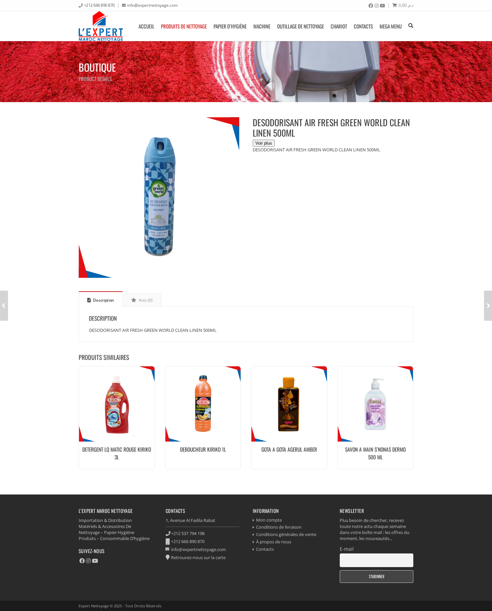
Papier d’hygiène (230, 26)
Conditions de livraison (279, 527)
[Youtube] (382, 5)
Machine (261, 26)
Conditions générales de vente (286, 534)
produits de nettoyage (184, 26)
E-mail (347, 549)
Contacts (363, 26)
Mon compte (269, 520)
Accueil (146, 26)
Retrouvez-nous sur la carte (198, 557)
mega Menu (391, 26)
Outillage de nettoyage (300, 26)
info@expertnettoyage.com (152, 5)
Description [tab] (103, 300)
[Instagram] (377, 5)
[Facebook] (370, 5)
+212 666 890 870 (99, 5)
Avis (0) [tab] (145, 300)
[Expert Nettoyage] (101, 26)
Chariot (339, 26)
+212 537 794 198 (187, 533)
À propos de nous (273, 542)
